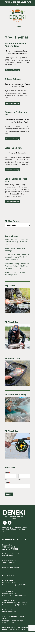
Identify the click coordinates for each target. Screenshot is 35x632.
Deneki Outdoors (17, 16)
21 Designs (21, 629)
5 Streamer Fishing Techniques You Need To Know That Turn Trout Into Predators (17, 266)
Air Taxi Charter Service (13, 616)
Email (7, 483)
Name (7, 473)
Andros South (8, 601)
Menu (19, 27)
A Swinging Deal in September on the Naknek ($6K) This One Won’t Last (16, 242)
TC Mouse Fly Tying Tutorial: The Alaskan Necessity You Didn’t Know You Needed (17, 257)
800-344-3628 (7, 556)
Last (19, 479)
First (6, 479)
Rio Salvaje (7, 610)
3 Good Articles (13, 79)
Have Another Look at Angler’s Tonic (16, 44)
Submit (8, 494)
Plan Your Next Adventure (18, 2)
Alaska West (8, 592)
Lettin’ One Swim (13, 148)
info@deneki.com (13, 568)
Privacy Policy (7, 629)
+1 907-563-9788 (8, 563)
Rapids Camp (7, 581)
